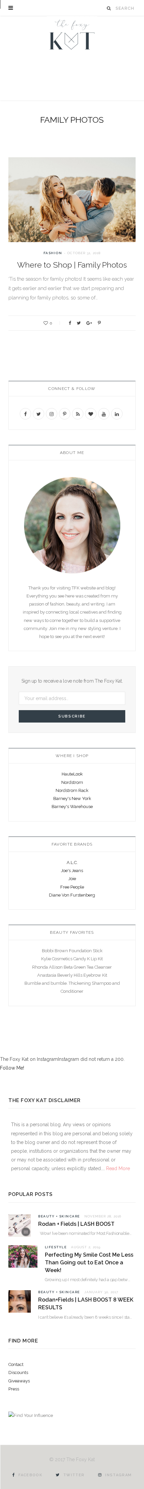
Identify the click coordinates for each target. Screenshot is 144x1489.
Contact (15, 1364)
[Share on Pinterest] (99, 323)
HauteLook (72, 774)
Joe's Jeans (72, 870)
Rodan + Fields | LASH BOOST (76, 1224)
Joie (72, 878)
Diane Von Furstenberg (72, 895)
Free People (72, 887)
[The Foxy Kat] (72, 33)
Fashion (53, 253)
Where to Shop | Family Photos (72, 264)
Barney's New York (72, 798)
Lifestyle (56, 1247)
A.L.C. (72, 862)
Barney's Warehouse (72, 806)
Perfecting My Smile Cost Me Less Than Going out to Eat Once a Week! (89, 1262)
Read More (117, 1168)
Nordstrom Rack (72, 790)
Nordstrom (72, 782)
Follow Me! (12, 1068)
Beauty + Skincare (59, 1216)
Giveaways (19, 1380)
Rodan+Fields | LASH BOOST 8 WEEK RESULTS (85, 1304)
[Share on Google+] (89, 323)
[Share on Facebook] (70, 323)
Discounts (18, 1372)
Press (13, 1388)
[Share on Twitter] (79, 323)
